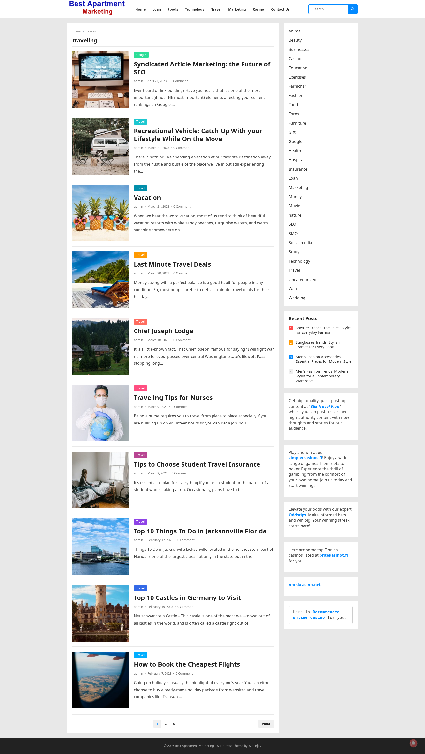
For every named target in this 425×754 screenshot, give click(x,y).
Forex (294, 114)
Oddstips (297, 515)
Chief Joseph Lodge (163, 331)
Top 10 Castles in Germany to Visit (187, 597)
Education (298, 68)
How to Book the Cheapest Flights (187, 664)
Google (141, 55)
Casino (295, 58)
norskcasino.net (305, 584)
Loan (293, 178)
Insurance (298, 169)
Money (295, 196)
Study (294, 251)
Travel (140, 121)
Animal (295, 31)
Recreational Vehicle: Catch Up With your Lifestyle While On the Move (198, 134)
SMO (293, 233)
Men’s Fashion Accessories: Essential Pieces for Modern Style (323, 359)
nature (295, 215)
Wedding (297, 297)
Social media (300, 242)
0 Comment (179, 81)
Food (293, 104)
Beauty (295, 40)
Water (294, 288)
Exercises (297, 77)
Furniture (297, 123)
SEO (292, 224)
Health (295, 150)
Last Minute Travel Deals (172, 264)
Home (76, 31)
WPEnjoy (254, 745)
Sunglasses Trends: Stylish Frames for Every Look (318, 344)
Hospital (296, 159)
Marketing (298, 187)
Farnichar (297, 86)
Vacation (147, 197)
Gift (292, 132)
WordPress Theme (229, 745)
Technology (299, 261)
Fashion (296, 95)
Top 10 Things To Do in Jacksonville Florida (200, 531)
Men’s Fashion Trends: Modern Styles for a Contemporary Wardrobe (322, 376)
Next (266, 723)
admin (138, 81)
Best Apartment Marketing (194, 745)
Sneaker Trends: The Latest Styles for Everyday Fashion (323, 330)
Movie (294, 205)
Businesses (299, 49)
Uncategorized (302, 279)
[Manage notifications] (413, 743)
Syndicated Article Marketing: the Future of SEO (202, 68)
